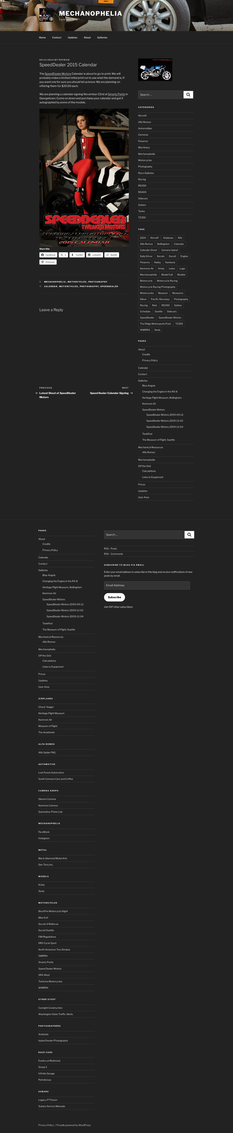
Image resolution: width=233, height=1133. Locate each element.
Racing (142, 179)
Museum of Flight (47, 726)
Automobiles (145, 128)
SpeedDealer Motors (58, 73)
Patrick (64, 60)
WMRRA (145, 329)
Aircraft (142, 115)
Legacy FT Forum (47, 1099)
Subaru (142, 204)
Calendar (51, 286)
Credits (146, 354)
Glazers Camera (47, 798)
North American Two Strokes (54, 949)
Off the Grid (144, 466)
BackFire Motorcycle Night (53, 911)
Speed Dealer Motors (49, 968)
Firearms (143, 141)
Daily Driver (146, 256)
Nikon (143, 299)
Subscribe (114, 597)
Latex (172, 268)
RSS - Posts (110, 548)
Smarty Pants (116, 94)
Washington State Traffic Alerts (55, 1014)
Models (181, 274)
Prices (141, 484)
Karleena (170, 262)
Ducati (172, 256)
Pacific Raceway (160, 299)
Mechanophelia (90, 13)
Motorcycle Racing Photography (157, 286)
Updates (72, 37)
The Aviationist (46, 732)
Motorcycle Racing (167, 280)
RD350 (142, 185)
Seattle (159, 311)
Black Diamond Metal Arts (52, 858)
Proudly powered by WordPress (73, 1125)
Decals (160, 256)
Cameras (143, 134)
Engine (184, 256)
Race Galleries (146, 173)
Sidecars (143, 198)
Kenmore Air (147, 268)
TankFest (147, 433)
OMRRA (43, 955)
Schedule (145, 311)
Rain (154, 305)
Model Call (167, 274)
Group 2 (42, 1066)
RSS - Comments (113, 553)
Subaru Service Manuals (51, 1106)
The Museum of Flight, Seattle (158, 439)
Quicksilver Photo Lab (50, 811)
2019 (143, 237)
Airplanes (168, 237)
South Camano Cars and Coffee (55, 778)
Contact (56, 37)
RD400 (142, 192)
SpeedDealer (109, 286)
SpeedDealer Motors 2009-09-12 (164, 414)
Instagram (44, 838)
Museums (177, 293)
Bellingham (163, 243)
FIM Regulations (47, 936)
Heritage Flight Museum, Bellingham (162, 397)
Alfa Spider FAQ (46, 752)
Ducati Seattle (46, 930)
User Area (143, 497)
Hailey (157, 262)
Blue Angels (148, 385)
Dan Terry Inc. (45, 864)
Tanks (141, 211)
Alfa (180, 237)
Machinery (144, 147)
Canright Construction (50, 1007)
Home (42, 37)
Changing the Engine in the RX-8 (159, 391)
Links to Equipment (152, 477)
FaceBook (43, 831)
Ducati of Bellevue (48, 923)
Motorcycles (77, 282)
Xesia (157, 329)
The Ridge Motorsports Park (155, 323)
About (87, 37)
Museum (163, 293)
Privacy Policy (150, 360)
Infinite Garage (46, 1073)
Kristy (161, 268)
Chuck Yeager (46, 706)
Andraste (43, 1034)
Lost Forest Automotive (51, 772)
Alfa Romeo (144, 122)
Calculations (149, 470)
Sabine (178, 305)
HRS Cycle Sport (47, 943)
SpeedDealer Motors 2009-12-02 (164, 420)
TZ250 (142, 217)
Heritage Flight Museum (51, 713)
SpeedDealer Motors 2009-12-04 (164, 426)
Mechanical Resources (150, 447)
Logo (182, 268)
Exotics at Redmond (49, 1060)
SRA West (44, 974)
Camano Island (169, 250)
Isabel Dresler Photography (53, 1040)
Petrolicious (44, 1079)
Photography (98, 282)
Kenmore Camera (48, 805)
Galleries (102, 37)
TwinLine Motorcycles (50, 981)
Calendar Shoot (148, 250)
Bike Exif (43, 917)
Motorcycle (146, 280)
